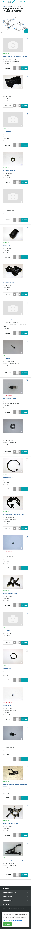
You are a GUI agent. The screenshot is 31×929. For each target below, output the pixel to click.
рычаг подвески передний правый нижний (15, 56)
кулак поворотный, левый (10, 593)
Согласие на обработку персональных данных (14, 908)
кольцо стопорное (8, 477)
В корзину (24, 68)
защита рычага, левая (9, 282)
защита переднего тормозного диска (13, 514)
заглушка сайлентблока (9, 170)
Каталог (9, 6)
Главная (4, 6)
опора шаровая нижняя (9, 398)
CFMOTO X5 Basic (16, 6)
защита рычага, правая (9, 94)
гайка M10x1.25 (7, 554)
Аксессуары (6, 904)
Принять (7, 924)
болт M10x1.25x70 (7, 131)
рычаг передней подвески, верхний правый (15, 861)
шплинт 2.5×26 (6, 631)
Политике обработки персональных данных (12, 920)
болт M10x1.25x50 (7, 358)
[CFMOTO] (7, 1)
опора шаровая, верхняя (10, 745)
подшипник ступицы (8, 437)
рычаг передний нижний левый (11, 320)
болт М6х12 (6, 208)
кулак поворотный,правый (10, 823)
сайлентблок (6, 245)
